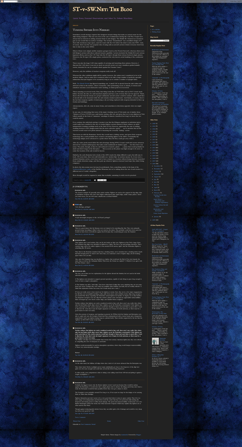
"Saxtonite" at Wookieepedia (160, 78)
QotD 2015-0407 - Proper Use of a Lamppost (160, 230)
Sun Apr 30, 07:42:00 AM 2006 (84, 413)
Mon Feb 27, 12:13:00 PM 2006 (84, 234)
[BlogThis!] (100, 180)
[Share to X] (102, 180)
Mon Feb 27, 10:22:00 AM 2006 (84, 220)
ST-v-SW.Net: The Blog (102, 9)
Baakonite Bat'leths (163, 339)
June (155, 182)
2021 (154, 131)
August (156, 177)
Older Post (141, 421)
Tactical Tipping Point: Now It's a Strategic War (160, 63)
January (156, 216)
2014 (154, 147)
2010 (154, 153)
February (157, 193)
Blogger (138, 435)
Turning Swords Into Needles (160, 195)
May (155, 185)
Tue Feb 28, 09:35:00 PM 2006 (84, 355)
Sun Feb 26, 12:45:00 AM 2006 (84, 199)
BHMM (77, 204)
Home (109, 421)
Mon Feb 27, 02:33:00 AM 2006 (85, 209)
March (156, 190)
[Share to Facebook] (104, 180)
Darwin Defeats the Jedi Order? (161, 205)
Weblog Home (156, 32)
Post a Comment (80, 417)
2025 (154, 123)
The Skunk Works (83, 83)
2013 (154, 150)
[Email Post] (95, 180)
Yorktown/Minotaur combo (82, 169)
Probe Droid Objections (161, 213)
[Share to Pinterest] (105, 180)
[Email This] (98, 180)
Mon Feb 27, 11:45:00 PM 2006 (84, 265)
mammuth (124, 435)
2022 (154, 129)
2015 (154, 145)
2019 (154, 134)
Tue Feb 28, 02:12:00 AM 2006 (84, 322)
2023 (154, 126)
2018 (154, 137)
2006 (154, 163)
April (155, 187)
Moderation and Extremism (160, 50)
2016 (154, 142)
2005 (154, 220)
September (157, 174)
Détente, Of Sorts (157, 91)
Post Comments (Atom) (88, 424)
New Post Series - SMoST (160, 244)
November (157, 169)
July (155, 179)
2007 (154, 161)
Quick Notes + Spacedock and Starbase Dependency (161, 200)
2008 (154, 158)
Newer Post (76, 421)
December (157, 166)
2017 (154, 139)
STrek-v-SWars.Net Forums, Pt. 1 (158, 355)
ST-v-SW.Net (156, 29)
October (156, 171)
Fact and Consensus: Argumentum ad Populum (160, 103)
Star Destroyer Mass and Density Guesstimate (159, 270)
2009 (154, 156)
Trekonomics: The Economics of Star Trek (159, 312)
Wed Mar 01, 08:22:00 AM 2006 (84, 377)
